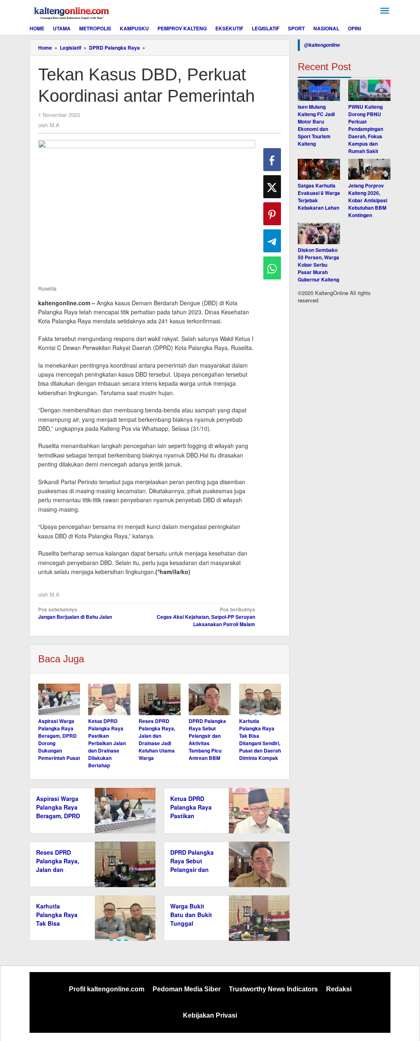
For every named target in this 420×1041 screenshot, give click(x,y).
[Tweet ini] (272, 186)
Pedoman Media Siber (187, 989)
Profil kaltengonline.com (106, 989)
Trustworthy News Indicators (273, 989)
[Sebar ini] (272, 159)
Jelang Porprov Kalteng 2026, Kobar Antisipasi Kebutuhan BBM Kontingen (367, 200)
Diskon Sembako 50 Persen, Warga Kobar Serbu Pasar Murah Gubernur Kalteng (318, 264)
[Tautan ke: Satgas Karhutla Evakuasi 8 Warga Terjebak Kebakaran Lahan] (319, 169)
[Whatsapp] (272, 267)
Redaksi (339, 989)
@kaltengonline (322, 44)
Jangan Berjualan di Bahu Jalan (75, 613)
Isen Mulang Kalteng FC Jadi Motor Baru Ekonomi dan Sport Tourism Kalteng (316, 125)
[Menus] (384, 11)
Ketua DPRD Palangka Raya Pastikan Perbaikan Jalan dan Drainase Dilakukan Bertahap (107, 743)
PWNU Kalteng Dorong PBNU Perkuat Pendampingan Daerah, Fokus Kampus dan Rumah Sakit (365, 129)
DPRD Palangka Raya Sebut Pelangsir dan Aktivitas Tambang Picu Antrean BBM (207, 739)
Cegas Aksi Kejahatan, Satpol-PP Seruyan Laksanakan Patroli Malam (206, 617)
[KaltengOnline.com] (72, 12)
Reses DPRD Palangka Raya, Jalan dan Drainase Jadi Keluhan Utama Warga (157, 739)
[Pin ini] (272, 213)
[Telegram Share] (272, 240)
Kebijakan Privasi (210, 1015)
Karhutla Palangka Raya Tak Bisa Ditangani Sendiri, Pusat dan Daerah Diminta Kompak (260, 739)
